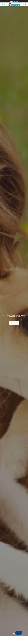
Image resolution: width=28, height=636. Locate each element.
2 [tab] (14, 633)
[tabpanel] (14, 320)
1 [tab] (13, 633)
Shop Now (13, 322)
